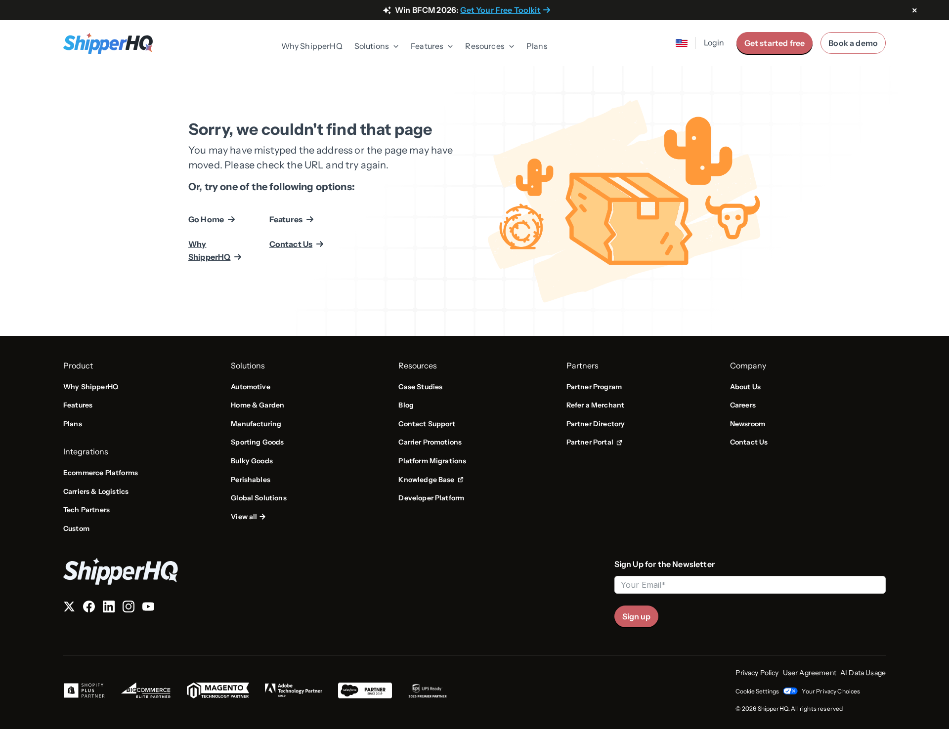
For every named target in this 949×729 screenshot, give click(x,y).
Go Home (206, 219)
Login (714, 42)
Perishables (250, 479)
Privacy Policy (756, 672)
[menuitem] (312, 47)
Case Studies (420, 386)
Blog (406, 405)
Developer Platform (431, 497)
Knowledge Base (429, 480)
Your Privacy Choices (831, 691)
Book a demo (853, 43)
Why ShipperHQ (312, 46)
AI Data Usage (863, 672)
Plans (537, 46)
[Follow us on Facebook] (89, 608)
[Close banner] (914, 11)
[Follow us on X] (69, 608)
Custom (76, 528)
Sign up (636, 616)
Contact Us (291, 244)
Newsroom (747, 423)
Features (285, 219)
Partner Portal (594, 442)
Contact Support (426, 423)
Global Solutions (259, 497)
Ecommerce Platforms (100, 472)
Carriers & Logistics (96, 491)
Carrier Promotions (430, 442)
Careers (743, 405)
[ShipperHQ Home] (334, 571)
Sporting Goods (257, 442)
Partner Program (594, 386)
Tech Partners (86, 509)
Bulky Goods (252, 460)
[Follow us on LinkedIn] (109, 608)
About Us (745, 386)
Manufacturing (256, 423)
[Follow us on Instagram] (128, 608)
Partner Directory (595, 423)
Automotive (250, 386)
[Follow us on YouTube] (148, 608)
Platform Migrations (432, 460)
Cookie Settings (757, 691)
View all (244, 516)
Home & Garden (257, 405)
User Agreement (809, 672)
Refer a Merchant (595, 405)
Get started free (774, 43)
